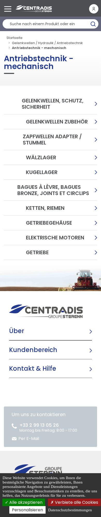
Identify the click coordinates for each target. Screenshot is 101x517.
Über (16, 331)
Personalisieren (27, 510)
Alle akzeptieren (25, 502)
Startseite (14, 37)
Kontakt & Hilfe (32, 368)
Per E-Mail (28, 439)
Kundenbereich (33, 350)
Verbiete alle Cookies (76, 502)
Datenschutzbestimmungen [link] (70, 510)
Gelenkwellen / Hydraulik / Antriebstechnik (47, 42)
